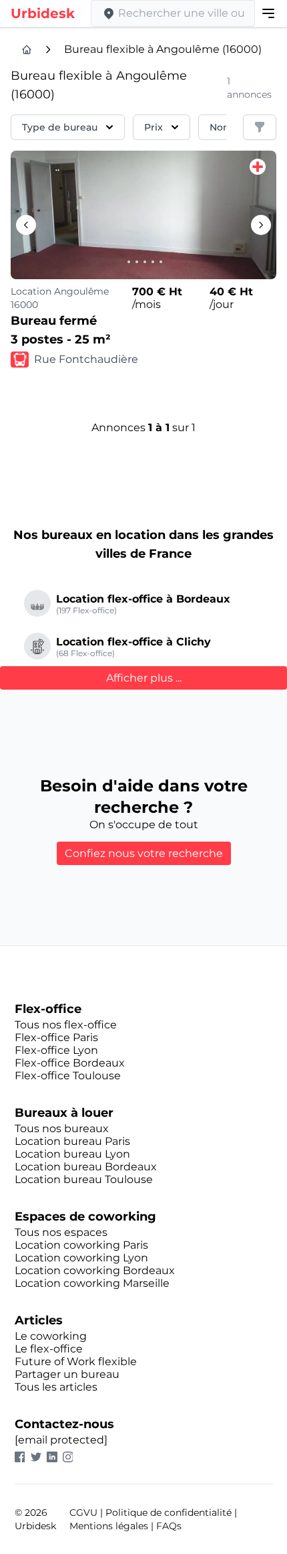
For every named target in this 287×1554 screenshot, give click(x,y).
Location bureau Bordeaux (86, 1166)
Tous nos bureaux (62, 1128)
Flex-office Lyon (56, 1050)
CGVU (83, 1512)
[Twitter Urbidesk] (39, 1457)
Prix (153, 127)
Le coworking (51, 1336)
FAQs (169, 1526)
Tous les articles (56, 1387)
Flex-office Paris (56, 1037)
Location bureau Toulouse (84, 1179)
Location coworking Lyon (81, 1257)
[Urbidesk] (26, 49)
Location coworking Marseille (92, 1283)
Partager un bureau (67, 1374)
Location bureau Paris (72, 1141)
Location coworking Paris (81, 1245)
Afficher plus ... (144, 678)
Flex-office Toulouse (68, 1075)
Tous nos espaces (61, 1232)
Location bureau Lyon (72, 1154)
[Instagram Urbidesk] (71, 1457)
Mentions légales (108, 1526)
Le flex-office (49, 1348)
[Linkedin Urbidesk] (55, 1457)
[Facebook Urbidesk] (23, 1457)
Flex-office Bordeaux (70, 1063)
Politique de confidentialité (168, 1512)
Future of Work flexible (76, 1361)
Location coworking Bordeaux (95, 1270)
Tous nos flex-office (66, 1024)
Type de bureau (59, 127)
